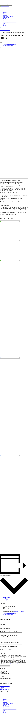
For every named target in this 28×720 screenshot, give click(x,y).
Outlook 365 (5, 599)
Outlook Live (5, 600)
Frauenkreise (6, 706)
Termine (4, 710)
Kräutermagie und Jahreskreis (9, 709)
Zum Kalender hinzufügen (5, 575)
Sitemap (2, 688)
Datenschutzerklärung (15, 663)
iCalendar (5, 598)
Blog (4, 700)
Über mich (5, 702)
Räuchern (5, 707)
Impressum (2, 687)
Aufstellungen (6, 704)
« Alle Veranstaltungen (5, 30)
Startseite (5, 699)
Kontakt (4, 712)
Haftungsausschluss (4, 689)
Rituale (4, 705)
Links (4, 711)
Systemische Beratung (8, 703)
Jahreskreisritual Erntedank (9, 44)
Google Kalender (6, 597)
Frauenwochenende (8, 45)
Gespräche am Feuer (19, 611)
